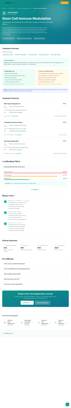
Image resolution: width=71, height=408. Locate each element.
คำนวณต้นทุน (34, 189)
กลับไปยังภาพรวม (8, 333)
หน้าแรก (4, 8)
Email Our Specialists (42, 302)
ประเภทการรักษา (11, 8)
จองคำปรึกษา (26, 302)
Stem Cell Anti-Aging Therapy (24, 8)
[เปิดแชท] (67, 404)
